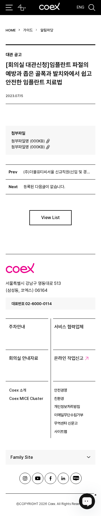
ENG (80, 7)
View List (50, 217)
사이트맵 (60, 431)
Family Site (22, 457)
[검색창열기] (91, 7)
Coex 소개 (17, 390)
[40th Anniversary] (21, 7)
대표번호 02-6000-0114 (32, 303)
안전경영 (60, 390)
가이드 (28, 30)
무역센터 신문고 (66, 423)
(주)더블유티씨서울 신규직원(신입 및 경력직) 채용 (57, 172)
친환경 (59, 398)
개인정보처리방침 (67, 406)
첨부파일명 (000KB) (28, 141)
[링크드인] (63, 478)
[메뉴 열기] (9, 7)
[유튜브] (37, 478)
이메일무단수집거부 (68, 415)
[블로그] (76, 478)
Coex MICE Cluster (26, 398)
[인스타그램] (25, 478)
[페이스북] (50, 478)
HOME (11, 30)
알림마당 (46, 30)
